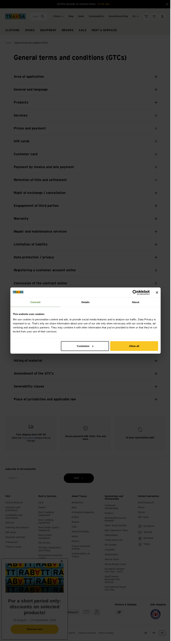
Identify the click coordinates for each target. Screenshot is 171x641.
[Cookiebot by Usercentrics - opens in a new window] (135, 292)
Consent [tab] (35, 302)
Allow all (134, 345)
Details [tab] (85, 302)
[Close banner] (157, 292)
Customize (83, 345)
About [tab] (135, 302)
